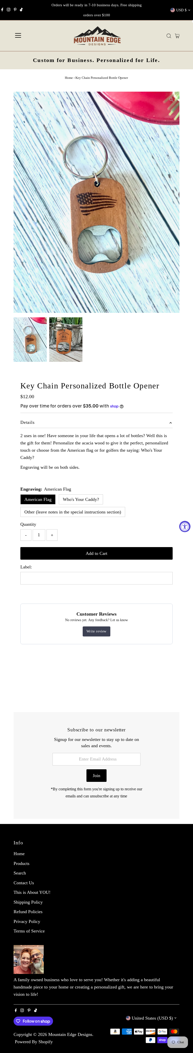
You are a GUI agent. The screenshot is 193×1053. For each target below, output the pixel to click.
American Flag (38, 499)
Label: (26, 566)
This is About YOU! (32, 892)
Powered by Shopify (34, 1041)
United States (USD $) (152, 1018)
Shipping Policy (28, 902)
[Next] (34, 99)
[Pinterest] (15, 10)
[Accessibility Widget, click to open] (184, 526)
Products (21, 863)
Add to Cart (96, 553)
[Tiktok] (21, 10)
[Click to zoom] (171, 99)
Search (20, 872)
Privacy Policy (27, 921)
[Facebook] (2, 10)
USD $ (181, 10)
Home (69, 78)
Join (96, 775)
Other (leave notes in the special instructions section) (72, 511)
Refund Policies (28, 911)
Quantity (28, 524)
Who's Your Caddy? (81, 499)
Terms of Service (29, 930)
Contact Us (24, 882)
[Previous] (21, 99)
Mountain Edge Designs (70, 1034)
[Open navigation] (18, 36)
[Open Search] (169, 36)
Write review (96, 631)
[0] (177, 36)
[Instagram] (9, 10)
